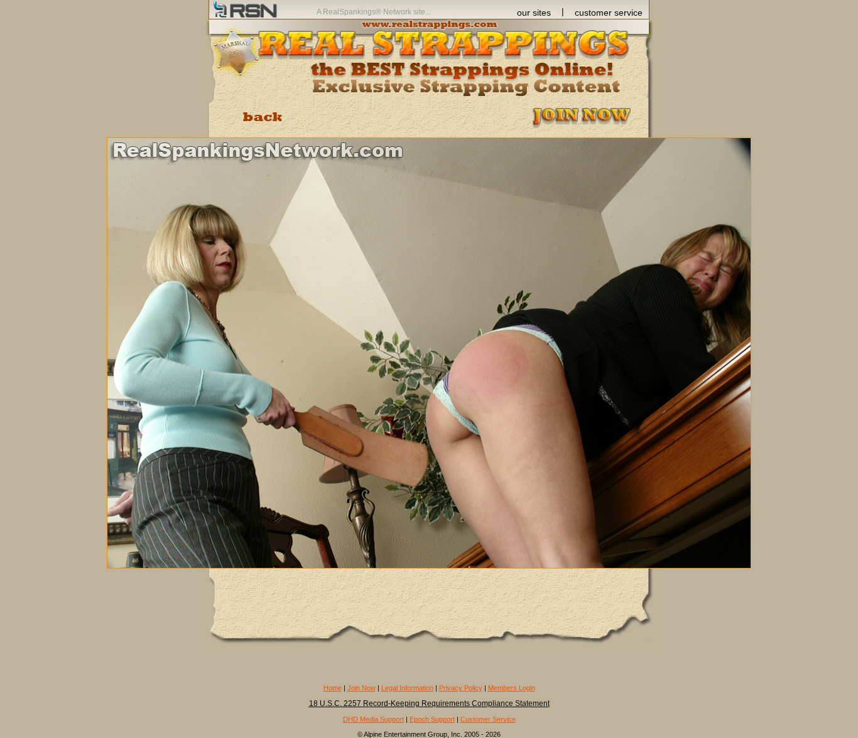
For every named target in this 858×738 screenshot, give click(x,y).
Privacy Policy (460, 688)
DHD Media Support (373, 719)
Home (332, 688)
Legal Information (407, 688)
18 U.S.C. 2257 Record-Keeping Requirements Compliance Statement (429, 703)
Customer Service (488, 719)
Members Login (511, 688)
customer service (609, 13)
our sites (534, 13)
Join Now (361, 688)
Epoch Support (432, 719)
